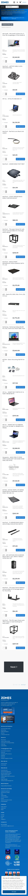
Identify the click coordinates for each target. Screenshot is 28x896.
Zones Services (4, 770)
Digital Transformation (5, 774)
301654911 (4, 445)
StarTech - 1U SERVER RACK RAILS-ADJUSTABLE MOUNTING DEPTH (13, 523)
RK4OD (3, 604)
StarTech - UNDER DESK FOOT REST (13, 164)
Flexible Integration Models (6, 758)
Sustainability (3, 745)
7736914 (4, 608)
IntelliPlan (3, 755)
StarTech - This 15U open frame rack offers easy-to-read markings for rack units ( (13, 622)
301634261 (4, 510)
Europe (2, 816)
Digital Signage (4, 779)
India (2, 817)
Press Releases (4, 801)
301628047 (4, 380)
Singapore (3, 819)
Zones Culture (4, 763)
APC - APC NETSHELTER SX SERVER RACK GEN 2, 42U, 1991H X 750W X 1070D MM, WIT (13, 556)
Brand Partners (4, 783)
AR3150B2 (4, 572)
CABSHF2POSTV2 (6, 213)
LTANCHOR (4, 83)
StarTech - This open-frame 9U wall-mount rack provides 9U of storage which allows (13, 231)
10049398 (4, 315)
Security (2, 733)
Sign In (24, 2)
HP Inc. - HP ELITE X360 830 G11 (12, 99)
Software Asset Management (7, 780)
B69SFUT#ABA (5, 409)
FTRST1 (3, 181)
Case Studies (3, 795)
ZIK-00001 (4, 50)
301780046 (4, 478)
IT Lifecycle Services (5, 734)
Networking (3, 730)
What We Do (4, 767)
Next (13, 666)
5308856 (4, 184)
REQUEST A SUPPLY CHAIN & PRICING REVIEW (14, 18)
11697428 (4, 575)
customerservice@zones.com (7, 825)
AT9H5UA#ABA (5, 116)
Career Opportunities (5, 741)
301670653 (4, 412)
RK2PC (3, 376)
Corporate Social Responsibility (7, 742)
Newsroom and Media (6, 788)
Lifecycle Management (6, 771)
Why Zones (3, 739)
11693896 (4, 54)
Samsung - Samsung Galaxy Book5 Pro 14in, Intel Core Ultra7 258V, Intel (13, 327)
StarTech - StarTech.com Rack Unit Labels (13, 132)
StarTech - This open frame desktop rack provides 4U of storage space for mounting (13, 589)
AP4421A (4, 311)
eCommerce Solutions (5, 750)
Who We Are (4, 761)
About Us (3, 737)
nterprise (3, 756)
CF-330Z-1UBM (5, 474)
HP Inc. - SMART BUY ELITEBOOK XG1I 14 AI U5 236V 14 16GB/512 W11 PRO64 (13, 426)
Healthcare (3, 808)
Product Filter (6, 24)
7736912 (4, 249)
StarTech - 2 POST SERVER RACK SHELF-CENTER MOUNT (12, 197)
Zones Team (3, 765)
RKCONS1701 (5, 279)
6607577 (4, 87)
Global (2, 812)
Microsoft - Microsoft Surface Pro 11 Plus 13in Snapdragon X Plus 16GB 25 (13, 34)
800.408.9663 (4, 824)
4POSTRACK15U (5, 637)
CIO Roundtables (4, 796)
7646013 (4, 543)
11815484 (4, 119)
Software (3, 777)
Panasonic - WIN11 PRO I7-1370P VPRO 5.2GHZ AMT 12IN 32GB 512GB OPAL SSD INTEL (13, 459)
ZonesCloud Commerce (6, 753)
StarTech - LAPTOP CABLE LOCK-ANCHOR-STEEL (12, 67)
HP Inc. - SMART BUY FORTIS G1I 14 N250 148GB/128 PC (13, 392)
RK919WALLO (5, 246)
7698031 (4, 217)
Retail (2, 809)
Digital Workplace (4, 731)
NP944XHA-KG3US (6, 344)
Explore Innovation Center (6, 799)
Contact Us (3, 822)
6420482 (4, 282)
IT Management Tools (6, 748)
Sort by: (6, 6)
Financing (3, 744)
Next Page (23, 684)
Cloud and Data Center (6, 728)
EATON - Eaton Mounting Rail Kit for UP (13, 360)
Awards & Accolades (5, 792)
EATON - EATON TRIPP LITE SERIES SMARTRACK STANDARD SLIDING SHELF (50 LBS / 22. (13, 491)
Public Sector (4, 806)
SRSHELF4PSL (5, 507)
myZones (3, 752)
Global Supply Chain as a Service (8, 776)
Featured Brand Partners (6, 785)
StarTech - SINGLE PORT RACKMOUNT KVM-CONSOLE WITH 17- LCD (13, 263)
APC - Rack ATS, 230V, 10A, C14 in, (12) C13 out (13, 295)
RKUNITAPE (4, 148)
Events (2, 798)
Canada (2, 814)
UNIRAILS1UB (5, 539)
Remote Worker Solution (6, 773)
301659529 (4, 347)
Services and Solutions (6, 726)
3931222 (4, 152)
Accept (14, 891)
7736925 (4, 641)
